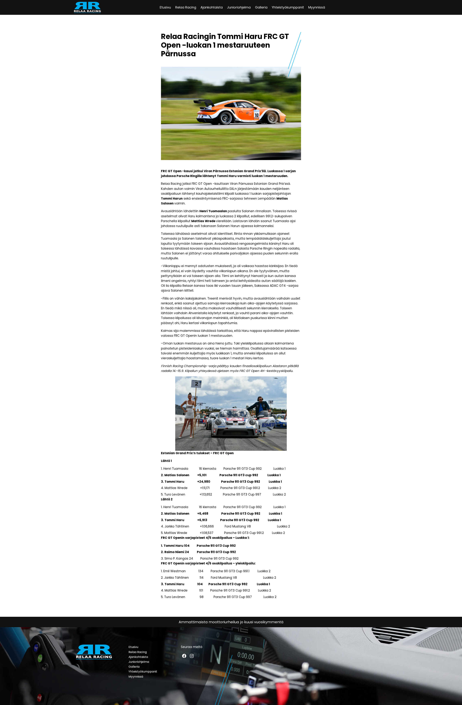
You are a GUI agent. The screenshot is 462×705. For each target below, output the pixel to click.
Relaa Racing (185, 7)
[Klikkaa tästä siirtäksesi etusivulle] (87, 7)
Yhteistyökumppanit (288, 7)
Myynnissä (316, 7)
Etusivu (165, 7)
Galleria (261, 7)
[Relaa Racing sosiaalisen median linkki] (184, 656)
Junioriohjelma (239, 7)
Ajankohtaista (212, 7)
